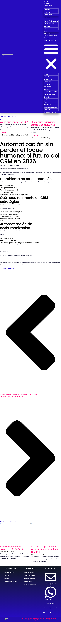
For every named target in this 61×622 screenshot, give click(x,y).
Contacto (47, 38)
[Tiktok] (50, 612)
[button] (51, 56)
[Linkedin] (44, 612)
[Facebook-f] (44, 608)
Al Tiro (46, 1)
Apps (45, 31)
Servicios (47, 17)
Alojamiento (48, 6)
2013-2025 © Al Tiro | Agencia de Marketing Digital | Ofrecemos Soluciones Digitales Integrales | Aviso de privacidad (39, 619)
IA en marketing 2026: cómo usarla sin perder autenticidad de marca (44, 549)
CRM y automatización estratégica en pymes (43, 123)
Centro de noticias (50, 36)
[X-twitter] (56, 608)
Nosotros (47, 3)
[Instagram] (50, 608)
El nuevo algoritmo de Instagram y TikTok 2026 (11, 548)
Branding (47, 26)
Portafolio (47, 33)
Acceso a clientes (50, 40)
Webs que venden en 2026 (14, 122)
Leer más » (3, 133)
